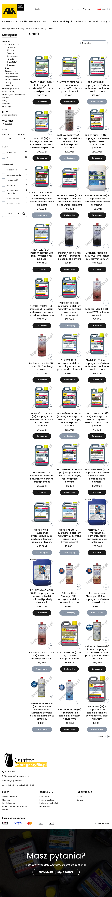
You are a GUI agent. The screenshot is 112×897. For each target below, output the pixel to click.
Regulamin (44, 797)
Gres (7, 68)
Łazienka (9, 85)
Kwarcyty (11, 65)
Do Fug (8, 82)
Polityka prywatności (48, 803)
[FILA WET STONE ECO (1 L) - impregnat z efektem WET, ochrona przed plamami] (41, 67)
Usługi (5, 100)
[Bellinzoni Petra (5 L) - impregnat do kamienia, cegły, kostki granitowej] (97, 178)
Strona (100, 736)
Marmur (10, 50)
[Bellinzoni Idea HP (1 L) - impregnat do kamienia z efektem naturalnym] (69, 691)
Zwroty (5, 809)
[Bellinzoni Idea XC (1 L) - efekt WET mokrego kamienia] (97, 290)
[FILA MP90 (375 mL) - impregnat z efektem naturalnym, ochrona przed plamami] (97, 344)
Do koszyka (42, 101)
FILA (8, 157)
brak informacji (13, 198)
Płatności (6, 800)
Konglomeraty (11, 76)
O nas (79, 797)
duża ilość (11, 185)
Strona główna (8, 28)
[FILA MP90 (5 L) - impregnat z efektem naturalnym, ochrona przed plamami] (97, 67)
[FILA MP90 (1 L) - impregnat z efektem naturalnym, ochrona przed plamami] (41, 456)
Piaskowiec (12, 56)
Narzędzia (6, 97)
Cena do (21, 134)
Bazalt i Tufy (12, 62)
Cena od (6, 134)
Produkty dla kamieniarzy (13, 94)
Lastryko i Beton (11, 74)
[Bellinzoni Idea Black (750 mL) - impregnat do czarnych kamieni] (97, 235)
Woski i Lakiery (8, 91)
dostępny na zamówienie (12, 191)
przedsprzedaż (13, 203)
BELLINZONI (11, 152)
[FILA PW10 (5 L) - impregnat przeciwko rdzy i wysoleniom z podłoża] (41, 234)
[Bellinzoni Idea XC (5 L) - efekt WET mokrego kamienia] (41, 346)
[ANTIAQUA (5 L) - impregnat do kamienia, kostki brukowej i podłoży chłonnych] (97, 512)
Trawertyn (11, 47)
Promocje (6, 106)
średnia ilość (12, 180)
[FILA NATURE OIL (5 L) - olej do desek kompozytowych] (69, 634)
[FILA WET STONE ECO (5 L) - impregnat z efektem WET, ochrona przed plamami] (69, 67)
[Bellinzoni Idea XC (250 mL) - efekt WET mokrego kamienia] (41, 634)
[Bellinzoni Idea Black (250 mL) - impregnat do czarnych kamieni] (69, 235)
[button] (78, 9)
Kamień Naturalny (38, 28)
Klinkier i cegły (11, 71)
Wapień (10, 53)
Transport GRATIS (9, 797)
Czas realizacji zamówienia (14, 806)
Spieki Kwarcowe (12, 79)
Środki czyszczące (10, 88)
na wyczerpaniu (14, 175)
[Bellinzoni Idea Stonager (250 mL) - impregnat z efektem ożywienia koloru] (97, 574)
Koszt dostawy (8, 803)
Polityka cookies (46, 800)
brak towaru (12, 170)
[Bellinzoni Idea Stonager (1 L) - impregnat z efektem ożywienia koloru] (69, 574)
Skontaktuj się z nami (56, 872)
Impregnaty (23, 28)
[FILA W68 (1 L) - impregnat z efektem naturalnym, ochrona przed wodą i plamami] (41, 121)
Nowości (6, 103)
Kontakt (80, 800)
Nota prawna (45, 806)
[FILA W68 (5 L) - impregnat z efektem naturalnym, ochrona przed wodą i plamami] (69, 344)
